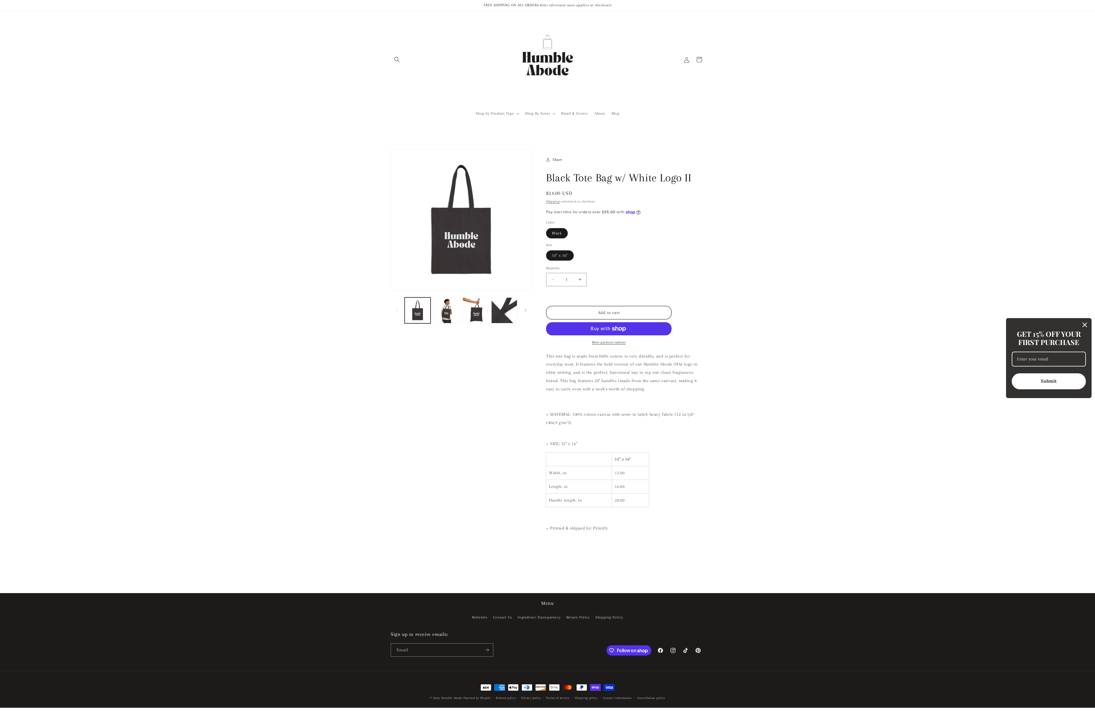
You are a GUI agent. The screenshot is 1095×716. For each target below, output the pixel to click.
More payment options (609, 342)
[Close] (1085, 325)
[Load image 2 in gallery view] (446, 310)
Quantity (553, 268)
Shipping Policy (609, 617)
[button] (397, 59)
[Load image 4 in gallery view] (504, 310)
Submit (1049, 381)
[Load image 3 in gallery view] (475, 310)
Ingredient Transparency (539, 617)
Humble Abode (451, 698)
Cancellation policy (651, 698)
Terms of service (557, 698)
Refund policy (506, 698)
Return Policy (578, 617)
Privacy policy (531, 698)
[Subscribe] (486, 650)
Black (557, 233)
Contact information (617, 698)
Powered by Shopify (477, 698)
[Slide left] (397, 310)
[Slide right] (525, 310)
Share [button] (557, 159)
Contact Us (502, 617)
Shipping (553, 201)
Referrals (479, 617)
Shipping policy (586, 698)
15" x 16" (560, 255)
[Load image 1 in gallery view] (418, 310)
